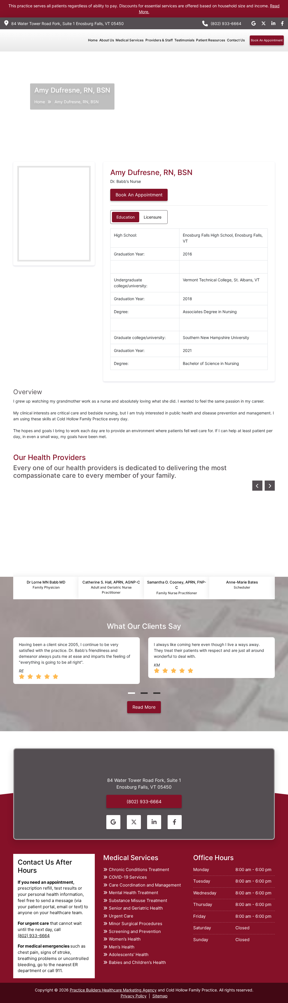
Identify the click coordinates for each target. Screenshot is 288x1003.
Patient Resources (210, 40)
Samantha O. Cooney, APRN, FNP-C (176, 587)
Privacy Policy (134, 995)
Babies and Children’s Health (137, 962)
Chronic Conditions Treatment (139, 869)
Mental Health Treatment (133, 892)
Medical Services (129, 40)
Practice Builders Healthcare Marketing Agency (113, 990)
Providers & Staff (159, 40)
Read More (144, 707)
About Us (106, 40)
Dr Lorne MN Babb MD (46, 585)
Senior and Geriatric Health (136, 908)
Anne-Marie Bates (242, 585)
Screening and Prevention (135, 931)
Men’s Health (121, 947)
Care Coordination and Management (145, 885)
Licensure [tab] (152, 217)
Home (93, 40)
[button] (131, 693)
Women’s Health (125, 939)
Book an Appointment (267, 40)
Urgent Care (121, 916)
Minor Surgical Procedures (135, 923)
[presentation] (257, 486)
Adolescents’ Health (128, 954)
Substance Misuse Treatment (138, 900)
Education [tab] (125, 217)
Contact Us (236, 40)
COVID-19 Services (128, 877)
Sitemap (160, 995)
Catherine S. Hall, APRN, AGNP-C (111, 587)
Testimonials (184, 40)
